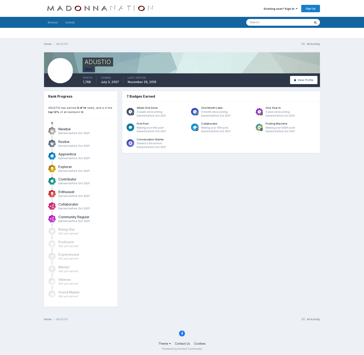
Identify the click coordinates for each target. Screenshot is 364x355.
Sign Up (311, 8)
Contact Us (182, 343)
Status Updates (295, 22)
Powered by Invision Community (182, 348)
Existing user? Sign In (280, 8)
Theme (163, 343)
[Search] (315, 22)
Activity (70, 22)
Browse (53, 22)
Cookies (200, 343)
